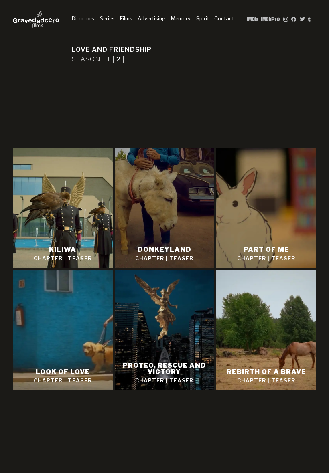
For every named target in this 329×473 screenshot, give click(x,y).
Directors (83, 19)
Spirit (202, 19)
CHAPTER (48, 258)
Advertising (152, 19)
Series (107, 19)
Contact (224, 19)
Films (126, 19)
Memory (181, 19)
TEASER (80, 258)
